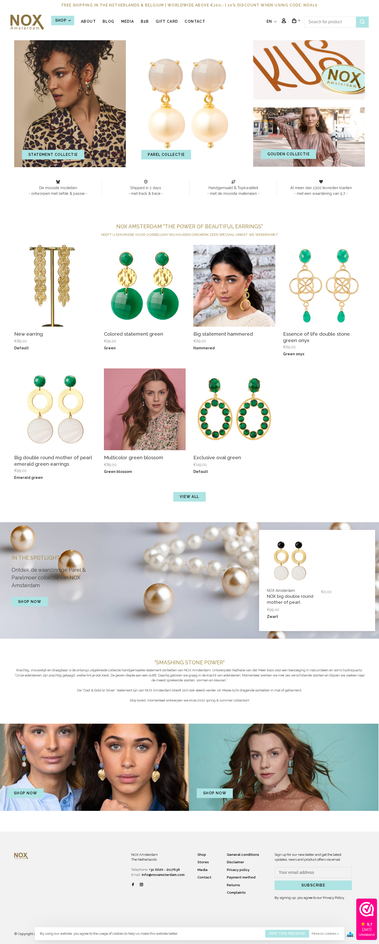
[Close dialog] (283, 407)
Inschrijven (139, 496)
